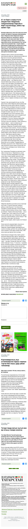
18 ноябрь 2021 (5, 15)
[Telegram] (26, 300)
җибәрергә (5, 327)
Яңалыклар (4, 356)
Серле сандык (5, 16)
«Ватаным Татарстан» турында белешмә (12, 509)
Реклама (4, 514)
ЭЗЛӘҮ (24, 11)
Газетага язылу (22, 8)
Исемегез (3, 319)
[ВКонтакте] (23, 300)
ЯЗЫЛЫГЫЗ (19, 294)
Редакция (4, 511)
